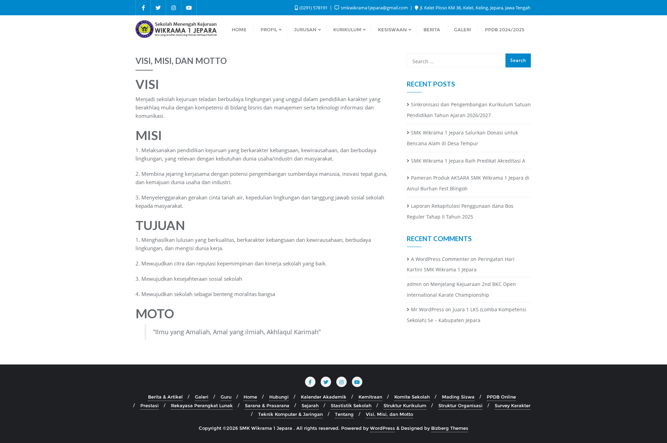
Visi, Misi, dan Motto (389, 414)
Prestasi (149, 405)
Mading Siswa (458, 397)
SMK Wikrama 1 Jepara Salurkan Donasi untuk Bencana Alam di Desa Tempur (462, 138)
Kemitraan (370, 397)
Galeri (201, 397)
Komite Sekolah (412, 397)
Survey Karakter (512, 405)
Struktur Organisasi (460, 405)
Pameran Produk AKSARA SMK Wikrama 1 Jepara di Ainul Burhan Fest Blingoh (468, 183)
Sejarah (310, 405)
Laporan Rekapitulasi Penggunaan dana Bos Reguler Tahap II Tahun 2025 (460, 211)
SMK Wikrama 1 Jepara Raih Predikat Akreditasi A (468, 160)
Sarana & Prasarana (267, 405)
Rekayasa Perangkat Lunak (202, 405)
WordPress (382, 428)
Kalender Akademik (323, 397)
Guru (226, 397)
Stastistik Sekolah (351, 405)
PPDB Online (501, 397)
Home (250, 397)
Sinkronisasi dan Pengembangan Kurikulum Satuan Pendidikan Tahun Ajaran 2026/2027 (469, 109)
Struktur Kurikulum (405, 405)
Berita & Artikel (165, 397)
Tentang (344, 414)
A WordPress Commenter (440, 259)
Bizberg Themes (449, 428)
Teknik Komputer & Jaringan (290, 414)
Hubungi (279, 397)
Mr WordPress (427, 309)
